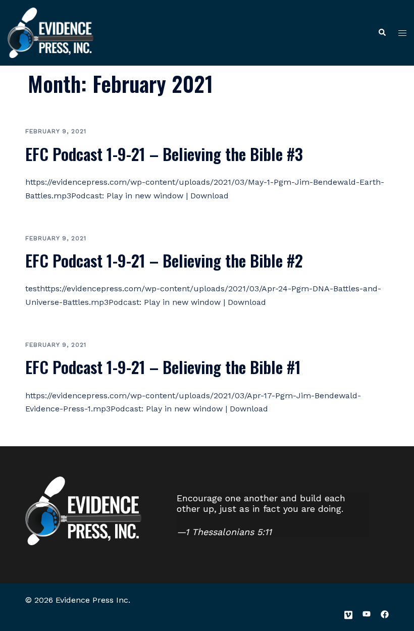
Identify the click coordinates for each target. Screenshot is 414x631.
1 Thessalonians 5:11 (228, 532)
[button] (382, 33)
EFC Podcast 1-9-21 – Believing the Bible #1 (163, 367)
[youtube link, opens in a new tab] (367, 613)
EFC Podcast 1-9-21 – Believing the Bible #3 (164, 154)
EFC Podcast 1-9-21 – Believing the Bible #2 (164, 260)
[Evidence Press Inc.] (50, 32)
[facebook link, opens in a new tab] (385, 613)
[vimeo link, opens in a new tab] (348, 613)
